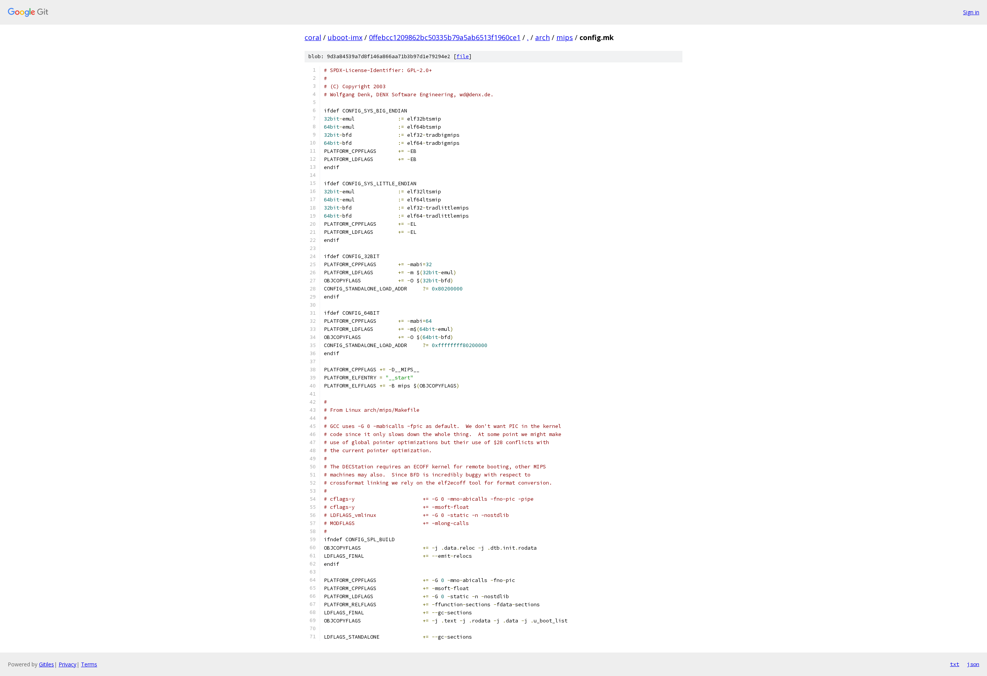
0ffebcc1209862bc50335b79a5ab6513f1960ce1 (444, 37)
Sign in (971, 12)
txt (954, 664)
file (462, 56)
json (973, 664)
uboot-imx (345, 37)
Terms (89, 664)
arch (542, 37)
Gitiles (46, 664)
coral (313, 37)
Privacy (67, 664)
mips (564, 37)
